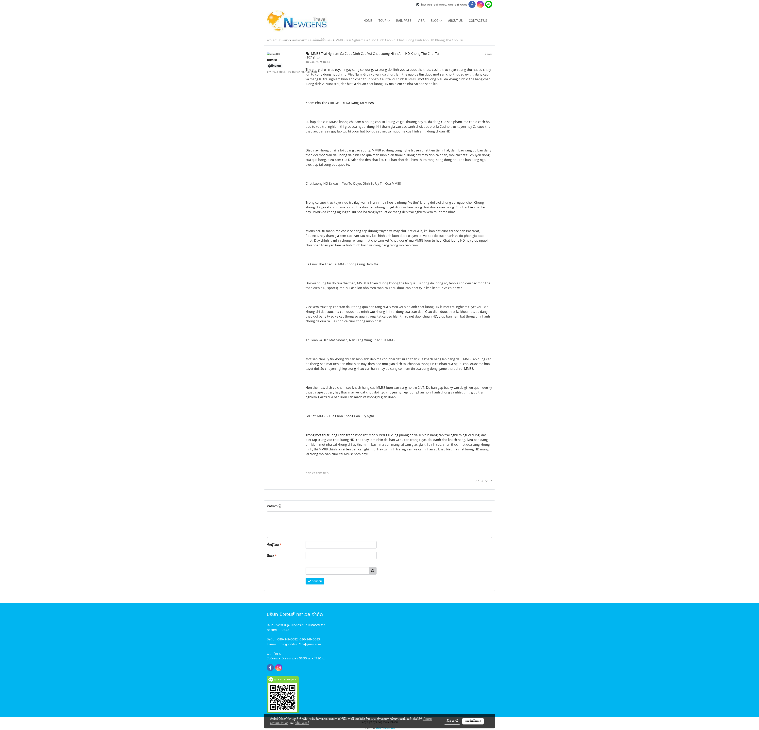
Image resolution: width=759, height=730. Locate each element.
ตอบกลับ (316, 581)
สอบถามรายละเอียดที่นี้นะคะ (312, 40)
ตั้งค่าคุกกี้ (452, 721)
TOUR (383, 21)
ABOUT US (455, 21)
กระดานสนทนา (278, 40)
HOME (367, 21)
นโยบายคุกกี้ (302, 723)
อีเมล (272, 555)
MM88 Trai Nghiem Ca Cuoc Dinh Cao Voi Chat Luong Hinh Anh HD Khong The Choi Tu (399, 40)
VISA (421, 21)
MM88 (412, 79)
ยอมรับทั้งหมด (473, 721)
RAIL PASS (404, 21)
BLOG (435, 21)
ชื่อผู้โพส (274, 545)
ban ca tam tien (317, 473)
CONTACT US (478, 21)
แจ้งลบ (487, 54)
